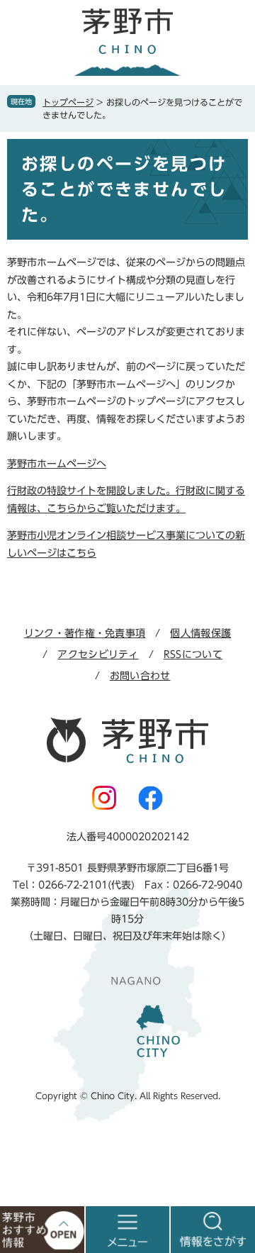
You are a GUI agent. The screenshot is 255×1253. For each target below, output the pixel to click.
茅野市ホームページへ (56, 464)
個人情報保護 (200, 633)
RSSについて (193, 654)
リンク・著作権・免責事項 (84, 633)
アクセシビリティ (97, 654)
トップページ (68, 102)
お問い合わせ (140, 676)
